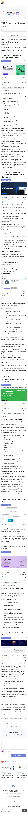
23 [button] (26, 384)
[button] (3, 748)
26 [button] (26, 180)
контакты (14, 801)
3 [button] (26, 637)
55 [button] (26, 60)
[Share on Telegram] (6, 735)
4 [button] (26, 505)
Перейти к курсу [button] (6, 61)
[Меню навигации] (25, 3)
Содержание (14, 30)
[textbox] (14, 744)
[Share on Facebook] (14, 735)
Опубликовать (18, 755)
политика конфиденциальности (14, 804)
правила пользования (14, 806)
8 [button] (26, 551)
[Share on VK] (10, 735)
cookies (9, 811)
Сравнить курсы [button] (14, 35)
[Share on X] (18, 735)
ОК (24, 810)
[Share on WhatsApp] (22, 735)
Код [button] (14, 748)
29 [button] (26, 267)
